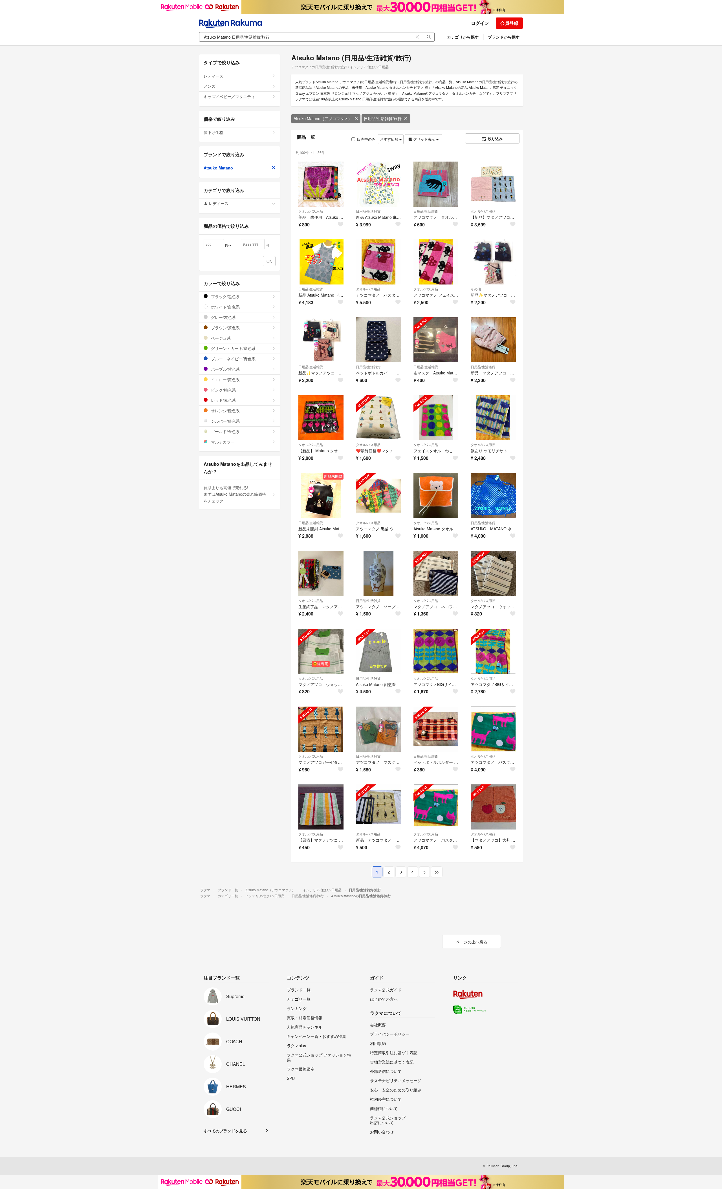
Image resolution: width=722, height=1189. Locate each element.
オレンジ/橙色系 (225, 410)
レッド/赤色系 (223, 400)
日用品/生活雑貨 (368, 211)
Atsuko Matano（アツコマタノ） (323, 118)
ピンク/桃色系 (223, 390)
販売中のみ (366, 139)
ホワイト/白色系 (225, 307)
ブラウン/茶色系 (225, 327)
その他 (476, 288)
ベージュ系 (220, 338)
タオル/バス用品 (310, 211)
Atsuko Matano (218, 168)
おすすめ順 (389, 139)
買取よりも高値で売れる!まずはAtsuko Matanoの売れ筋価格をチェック (235, 494)
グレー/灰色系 (223, 317)
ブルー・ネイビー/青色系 (233, 358)
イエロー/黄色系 (225, 379)
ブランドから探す (504, 37)
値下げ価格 (213, 132)
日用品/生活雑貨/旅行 (383, 118)
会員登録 (509, 23)
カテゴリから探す (463, 37)
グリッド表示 (424, 139)
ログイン (480, 23)
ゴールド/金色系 (225, 431)
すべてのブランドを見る (225, 1130)
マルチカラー (222, 442)
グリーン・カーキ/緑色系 (233, 348)
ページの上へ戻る (471, 942)
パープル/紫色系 (225, 369)
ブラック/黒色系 (225, 296)
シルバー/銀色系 (225, 421)
